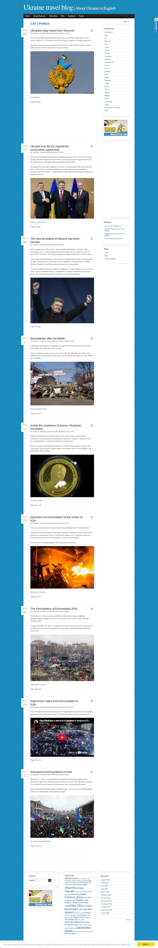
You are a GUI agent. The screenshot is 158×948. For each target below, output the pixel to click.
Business (108, 41)
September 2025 (106, 910)
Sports (107, 98)
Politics (107, 89)
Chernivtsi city (85, 882)
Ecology (107, 53)
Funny (107, 65)
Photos (107, 86)
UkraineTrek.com (39, 16)
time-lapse (85, 922)
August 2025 (105, 913)
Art (106, 38)
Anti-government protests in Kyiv (51, 772)
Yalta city (72, 928)
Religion (107, 95)
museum (87, 913)
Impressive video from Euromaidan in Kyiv (54, 702)
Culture (107, 50)
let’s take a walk (36, 501)
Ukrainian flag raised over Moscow (52, 30)
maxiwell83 (37, 358)
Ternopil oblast (73, 922)
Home (27, 16)
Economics (108, 56)
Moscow (40, 40)
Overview (108, 80)
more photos (35, 97)
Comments (110, 259)
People (107, 83)
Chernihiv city (74, 882)
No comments (34, 33)
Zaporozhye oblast (87, 931)
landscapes (71, 909)
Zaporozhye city (77, 931)
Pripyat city (77, 917)
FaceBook (71, 16)
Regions (107, 92)
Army (106, 35)
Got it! (145, 944)
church (70, 888)
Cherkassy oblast (70, 880)
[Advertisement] (113, 178)
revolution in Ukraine (37, 592)
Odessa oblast (69, 917)
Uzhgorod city (71, 925)
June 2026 (104, 883)
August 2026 (105, 880)
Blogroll (107, 222)
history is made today (38, 222)
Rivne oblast (87, 917)
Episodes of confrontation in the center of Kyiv (56, 518)
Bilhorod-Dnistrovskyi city (82, 878)
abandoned (70, 878)
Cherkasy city (80, 880)
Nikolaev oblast (75, 915)
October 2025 (105, 907)
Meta (106, 249)
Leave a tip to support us (113, 226)
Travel (107, 104)
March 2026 (105, 892)
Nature (107, 77)
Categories (109, 28)
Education (108, 59)
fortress (76, 894)
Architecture (109, 32)
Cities (106, 44)
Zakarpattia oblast (78, 929)
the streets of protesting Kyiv (40, 841)
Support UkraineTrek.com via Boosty (114, 230)
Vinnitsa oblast (83, 925)
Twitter (81, 16)
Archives (105, 876)
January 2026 (105, 898)
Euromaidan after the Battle (47, 338)
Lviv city (82, 909)
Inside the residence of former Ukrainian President (55, 427)
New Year (67, 915)
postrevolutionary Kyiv (38, 409)
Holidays (107, 71)
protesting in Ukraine (38, 684)
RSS (62, 16)
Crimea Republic (74, 890)
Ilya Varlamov (64, 48)
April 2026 (104, 889)
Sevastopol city (71, 920)
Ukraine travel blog (48, 7)
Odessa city (85, 915)
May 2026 (104, 886)
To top (128, 920)
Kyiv (54, 348)
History (107, 68)
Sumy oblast (80, 919)
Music (107, 74)
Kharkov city (82, 900)
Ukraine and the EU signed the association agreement (49, 148)
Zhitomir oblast (70, 934)
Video (106, 110)
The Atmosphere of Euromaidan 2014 (53, 608)
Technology (108, 101)
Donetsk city (78, 891)
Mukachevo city (78, 913)
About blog (53, 16)
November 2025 (106, 904)
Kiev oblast (87, 906)
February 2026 (106, 895)
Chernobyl (68, 885)
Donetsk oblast (87, 891)
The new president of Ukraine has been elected (55, 240)
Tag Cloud (69, 875)
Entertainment (109, 62)
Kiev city (38, 413)
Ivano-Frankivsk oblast (76, 896)
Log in (107, 253)
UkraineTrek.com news (112, 107)
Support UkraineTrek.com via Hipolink (114, 234)
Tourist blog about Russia (113, 238)
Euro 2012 (68, 894)
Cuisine (107, 47)
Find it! (32, 876)
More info (125, 944)
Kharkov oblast (71, 902)
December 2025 (106, 901)
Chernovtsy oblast (79, 884)
